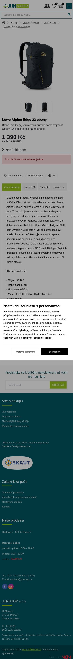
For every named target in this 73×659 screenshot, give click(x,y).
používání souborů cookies (37, 337)
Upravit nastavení (25, 351)
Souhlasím (54, 351)
